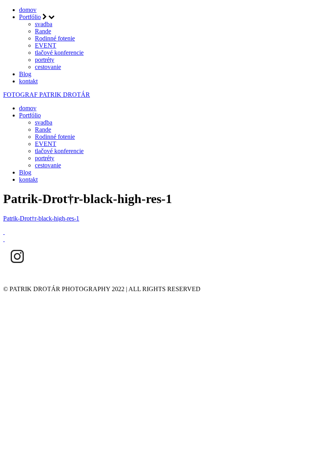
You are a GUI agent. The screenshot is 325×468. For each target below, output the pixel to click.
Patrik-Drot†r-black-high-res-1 (41, 218)
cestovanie (48, 66)
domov (27, 9)
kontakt (28, 81)
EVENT (45, 45)
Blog (25, 74)
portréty (44, 59)
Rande (43, 31)
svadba (43, 24)
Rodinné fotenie (55, 38)
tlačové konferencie (59, 52)
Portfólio (30, 16)
